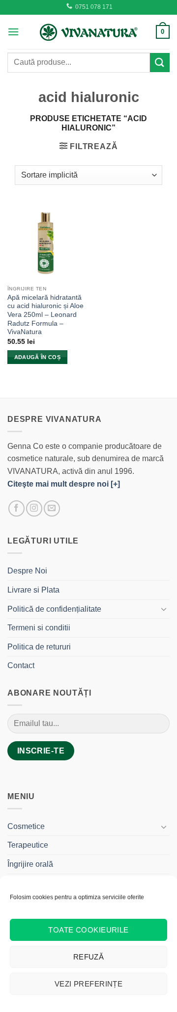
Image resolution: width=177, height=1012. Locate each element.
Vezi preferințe (89, 984)
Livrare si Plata (33, 590)
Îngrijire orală (30, 864)
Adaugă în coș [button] (37, 357)
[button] (13, 32)
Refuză (88, 957)
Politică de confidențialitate (54, 609)
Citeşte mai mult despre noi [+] (63, 484)
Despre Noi (27, 571)
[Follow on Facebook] (16, 508)
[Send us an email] (52, 508)
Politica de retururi (39, 647)
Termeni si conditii (38, 627)
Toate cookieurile (88, 930)
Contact (20, 665)
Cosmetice (26, 826)
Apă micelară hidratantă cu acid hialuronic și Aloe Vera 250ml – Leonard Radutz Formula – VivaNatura (45, 315)
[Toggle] (164, 609)
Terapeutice (27, 845)
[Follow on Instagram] (34, 508)
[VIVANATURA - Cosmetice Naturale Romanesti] (88, 32)
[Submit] (160, 62)
